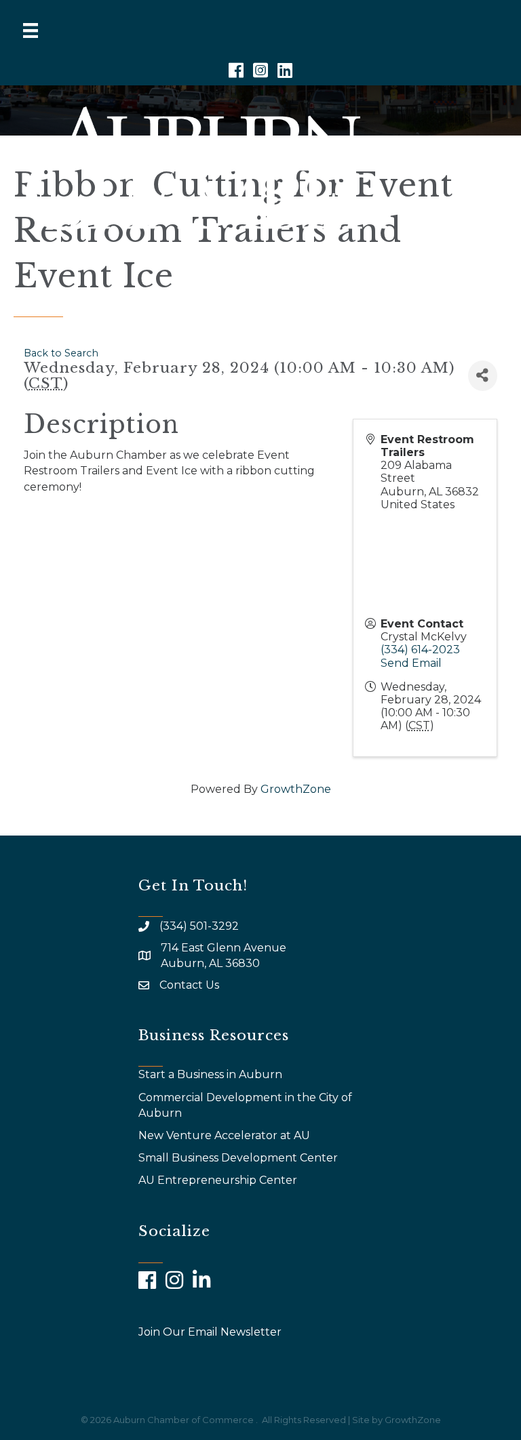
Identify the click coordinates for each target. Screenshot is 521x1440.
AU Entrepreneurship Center (219, 1180)
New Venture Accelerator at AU (225, 1135)
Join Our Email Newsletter (210, 1331)
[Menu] (30, 30)
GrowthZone (295, 789)
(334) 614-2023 (420, 649)
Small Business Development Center (239, 1157)
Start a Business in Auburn (210, 1074)
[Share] (482, 376)
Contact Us (189, 985)
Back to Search (61, 353)
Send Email (411, 663)
